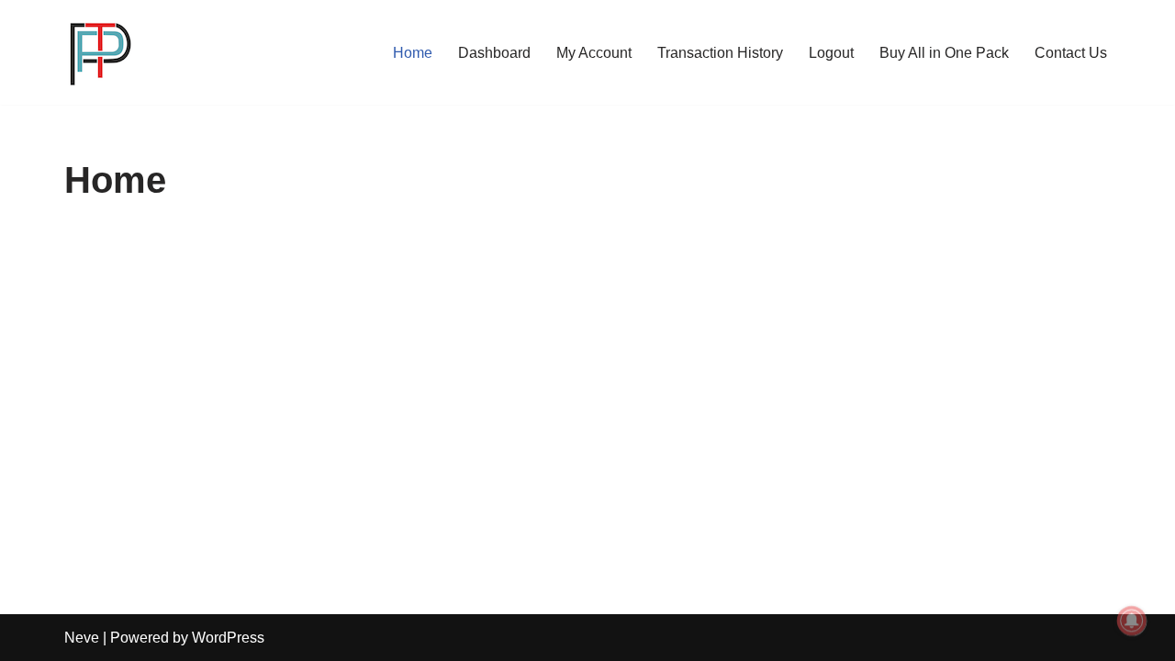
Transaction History (720, 53)
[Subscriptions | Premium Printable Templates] (101, 52)
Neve (81, 637)
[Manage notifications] (1132, 620)
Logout (831, 53)
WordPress (228, 637)
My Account (594, 53)
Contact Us (1071, 53)
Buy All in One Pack (944, 53)
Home (412, 53)
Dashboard (494, 53)
